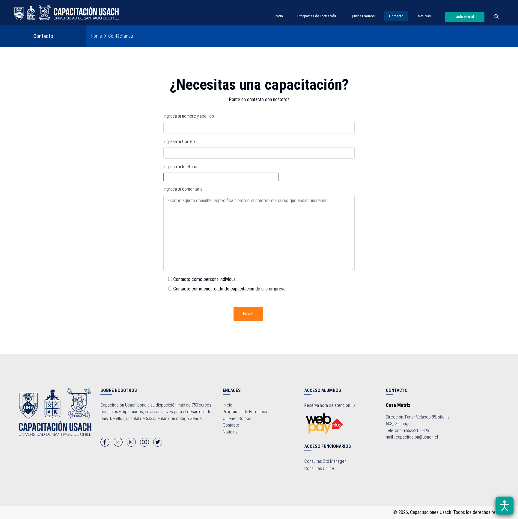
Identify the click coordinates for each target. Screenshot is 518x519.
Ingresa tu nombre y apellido (188, 116)
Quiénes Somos (362, 16)
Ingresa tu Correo (179, 141)
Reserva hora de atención (327, 405)
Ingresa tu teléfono (180, 166)
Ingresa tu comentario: (183, 189)
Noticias (424, 16)
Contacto (396, 16)
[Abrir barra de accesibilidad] (505, 506)
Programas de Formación (316, 16)
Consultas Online (319, 468)
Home (96, 36)
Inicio (279, 16)
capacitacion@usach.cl (417, 437)
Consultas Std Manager (325, 461)
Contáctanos (120, 36)
